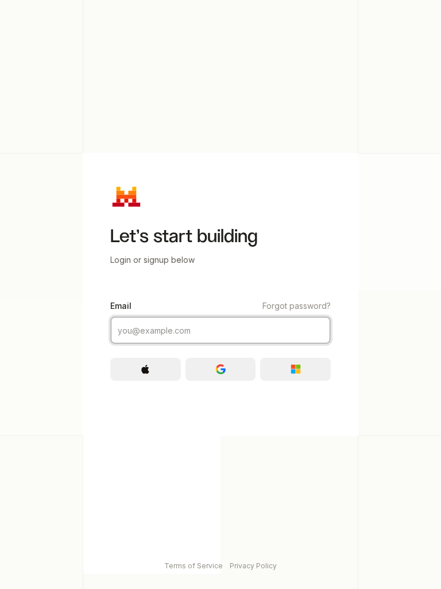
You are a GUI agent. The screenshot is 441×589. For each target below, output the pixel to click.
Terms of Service (193, 565)
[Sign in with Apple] (145, 369)
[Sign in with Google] (220, 369)
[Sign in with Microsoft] (295, 369)
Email (220, 306)
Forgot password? (296, 306)
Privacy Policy (253, 565)
